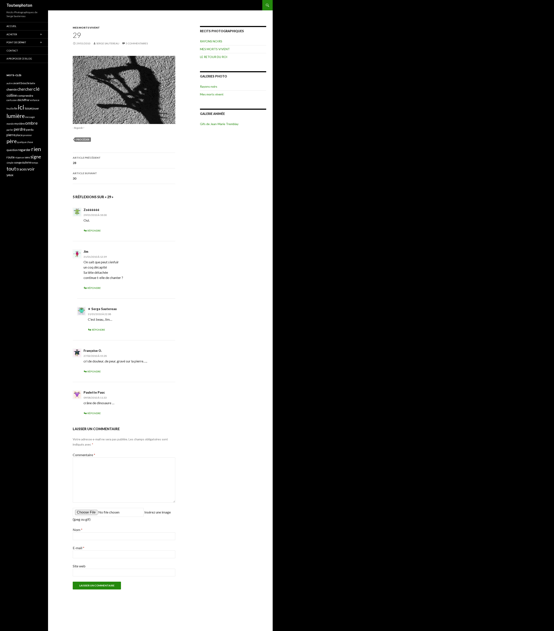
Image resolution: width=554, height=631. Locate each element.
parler (9, 129)
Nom (77, 530)
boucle (25, 83)
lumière (15, 116)
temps (34, 162)
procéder (82, 139)
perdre (20, 129)
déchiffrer (23, 100)
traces (21, 169)
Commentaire (84, 455)
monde (10, 123)
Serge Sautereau (107, 43)
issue (28, 108)
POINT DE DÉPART (16, 42)
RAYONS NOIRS (211, 41)
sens (27, 157)
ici (21, 107)
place (19, 135)
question (12, 150)
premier (27, 135)
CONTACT (12, 50)
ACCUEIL (11, 26)
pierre (10, 135)
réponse (19, 157)
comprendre (25, 95)
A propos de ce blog (19, 58)
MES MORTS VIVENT (86, 27)
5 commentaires (137, 43)
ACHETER (11, 34)
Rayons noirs (208, 86)
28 (87, 160)
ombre (31, 123)
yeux (9, 175)
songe (18, 162)
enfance (34, 100)
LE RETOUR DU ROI (213, 57)
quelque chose (25, 142)
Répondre (94, 230)
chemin (11, 89)
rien (36, 149)
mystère (19, 123)
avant (16, 83)
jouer (35, 108)
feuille (10, 108)
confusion (11, 100)
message (30, 117)
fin (15, 108)
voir (31, 168)
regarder (24, 150)
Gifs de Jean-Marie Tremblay (219, 124)
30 (85, 176)
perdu (30, 129)
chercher (25, 89)
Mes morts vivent (212, 94)
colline (11, 95)
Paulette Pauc (94, 392)
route (10, 157)
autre (9, 83)
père (11, 141)
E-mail (78, 548)
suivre (26, 162)
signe (36, 156)
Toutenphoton (19, 5)
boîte (32, 83)
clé (36, 89)
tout (11, 169)
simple (10, 162)
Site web (79, 566)
